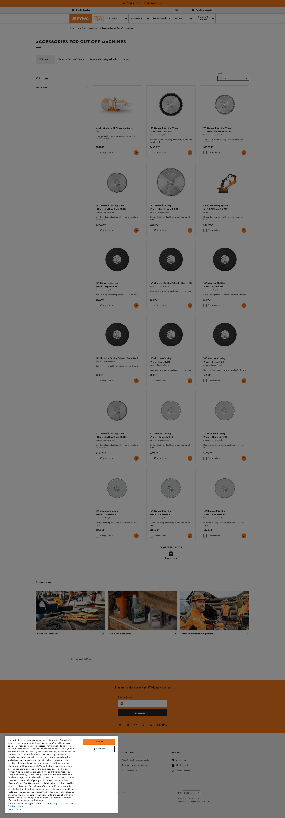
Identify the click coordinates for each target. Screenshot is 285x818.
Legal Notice (14, 809)
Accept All (98, 741)
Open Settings (99, 749)
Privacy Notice (57, 803)
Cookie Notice (15, 806)
